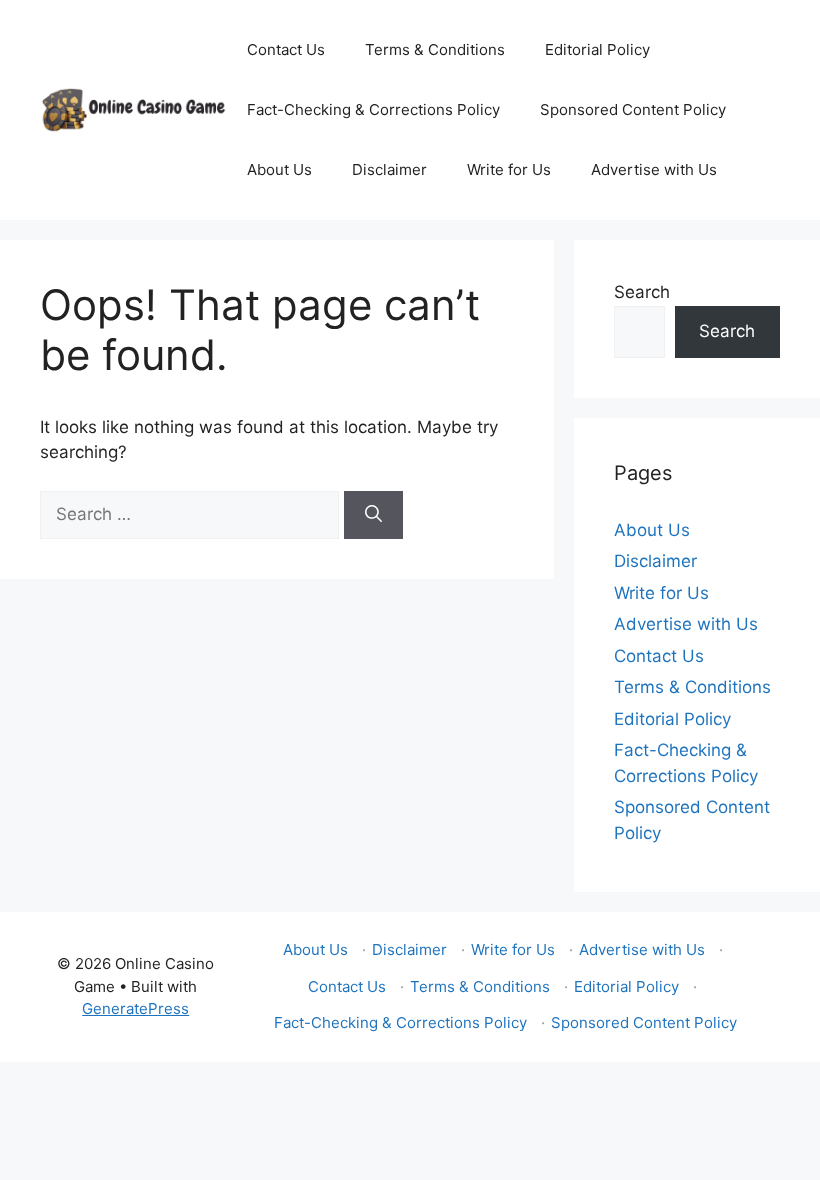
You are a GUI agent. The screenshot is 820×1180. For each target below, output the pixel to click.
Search (642, 292)
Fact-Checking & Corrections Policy (373, 109)
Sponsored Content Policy (633, 109)
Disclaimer (389, 169)
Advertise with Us (654, 169)
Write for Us (509, 169)
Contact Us (286, 49)
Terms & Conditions (435, 49)
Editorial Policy (597, 49)
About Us (279, 169)
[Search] (373, 515)
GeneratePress (135, 1008)
